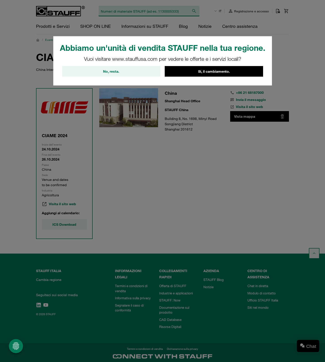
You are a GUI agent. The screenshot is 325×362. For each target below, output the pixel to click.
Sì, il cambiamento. (214, 71)
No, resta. (111, 71)
